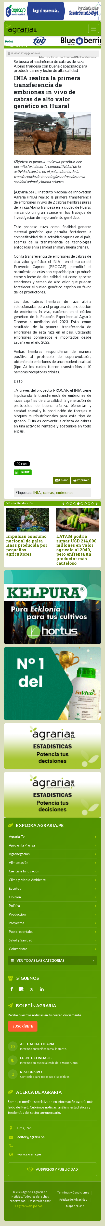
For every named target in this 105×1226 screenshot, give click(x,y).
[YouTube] (21, 988)
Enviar (63, 480)
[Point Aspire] (52, 11)
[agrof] (52, 746)
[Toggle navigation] (93, 28)
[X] (31, 988)
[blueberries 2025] (70, 40)
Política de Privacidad (73, 1199)
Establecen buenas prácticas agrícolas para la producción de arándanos (63, 543)
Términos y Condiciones (73, 1192)
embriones (64, 492)
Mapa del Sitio (75, 1205)
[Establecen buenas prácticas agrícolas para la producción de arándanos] (64, 520)
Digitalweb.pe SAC (30, 1205)
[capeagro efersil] (52, 683)
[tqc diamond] (52, 607)
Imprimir (82, 480)
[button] (67, 503)
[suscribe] (52, 794)
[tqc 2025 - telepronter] (26, 40)
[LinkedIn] (41, 988)
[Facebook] (12, 988)
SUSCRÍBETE (22, 1026)
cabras (48, 492)
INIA (37, 492)
